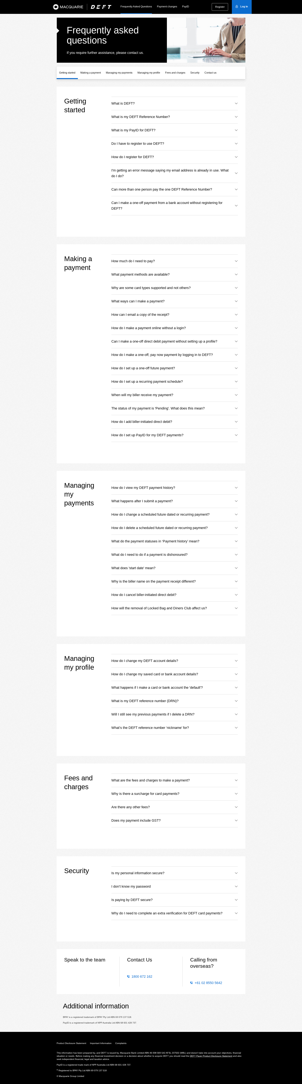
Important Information (101, 1043)
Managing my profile (148, 72)
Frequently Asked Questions (136, 6)
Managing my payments (119, 72)
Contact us (210, 72)
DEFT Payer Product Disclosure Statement (211, 1056)
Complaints (120, 1043)
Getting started (67, 72)
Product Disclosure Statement (71, 1043)
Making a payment (90, 72)
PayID (185, 6)
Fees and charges (175, 72)
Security (194, 72)
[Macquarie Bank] (68, 7)
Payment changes (167, 6)
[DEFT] (101, 7)
